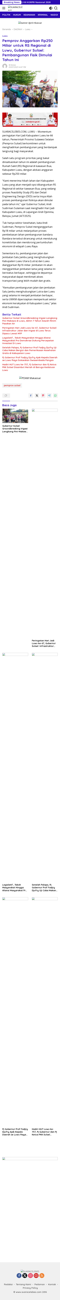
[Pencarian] (56, 8)
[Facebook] (19, 1275)
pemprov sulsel (12, 385)
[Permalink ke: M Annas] (4, 65)
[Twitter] (24, 1275)
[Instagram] (30, 1275)
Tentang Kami (23, 1284)
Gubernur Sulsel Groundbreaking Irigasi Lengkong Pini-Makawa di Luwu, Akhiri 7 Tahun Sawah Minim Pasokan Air (29, 321)
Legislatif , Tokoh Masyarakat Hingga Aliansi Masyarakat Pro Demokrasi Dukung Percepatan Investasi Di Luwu (28, 340)
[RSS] (41, 1275)
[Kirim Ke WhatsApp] (55, 395)
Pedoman (39, 1284)
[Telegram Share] (49, 395)
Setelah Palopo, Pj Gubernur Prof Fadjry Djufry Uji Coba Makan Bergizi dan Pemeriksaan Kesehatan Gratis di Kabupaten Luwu (29, 350)
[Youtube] (36, 1275)
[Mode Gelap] (51, 8)
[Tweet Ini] (37, 395)
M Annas (12, 65)
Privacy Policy (30, 1288)
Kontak (52, 1284)
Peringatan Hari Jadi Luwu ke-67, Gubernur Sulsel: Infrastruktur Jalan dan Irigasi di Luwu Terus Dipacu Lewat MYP (29, 330)
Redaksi (8, 1284)
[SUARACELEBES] (15, 8)
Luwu (5, 36)
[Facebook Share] (30, 395)
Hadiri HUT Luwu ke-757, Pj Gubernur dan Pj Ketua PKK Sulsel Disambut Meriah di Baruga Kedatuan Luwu (29, 367)
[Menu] (4, 8)
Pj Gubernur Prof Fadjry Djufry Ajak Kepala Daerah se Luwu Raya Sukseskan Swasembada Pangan (29, 359)
